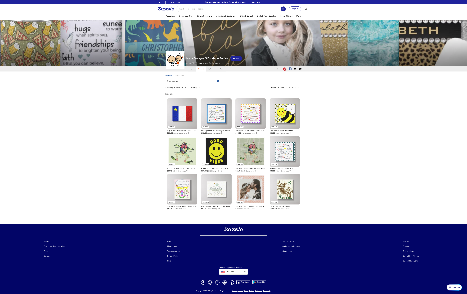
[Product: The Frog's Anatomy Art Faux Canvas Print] (182, 151)
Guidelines (258, 291)
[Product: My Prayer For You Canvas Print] (285, 151)
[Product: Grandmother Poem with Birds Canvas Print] (216, 189)
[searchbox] (231, 9)
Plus (178, 2)
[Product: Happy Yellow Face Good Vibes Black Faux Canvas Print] (216, 151)
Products (168, 76)
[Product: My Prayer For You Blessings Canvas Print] (216, 113)
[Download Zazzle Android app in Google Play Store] (259, 282)
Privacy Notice (249, 291)
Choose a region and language (230, 268)
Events (170, 2)
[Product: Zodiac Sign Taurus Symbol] (285, 189)
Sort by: (274, 87)
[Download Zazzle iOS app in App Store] (243, 282)
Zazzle (160, 2)
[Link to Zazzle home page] (167, 8)
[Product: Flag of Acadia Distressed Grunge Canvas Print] (182, 113)
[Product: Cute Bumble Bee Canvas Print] (285, 113)
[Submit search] (283, 8)
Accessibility (267, 291)
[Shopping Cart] (305, 8)
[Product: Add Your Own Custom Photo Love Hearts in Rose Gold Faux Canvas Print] (250, 189)
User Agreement (237, 291)
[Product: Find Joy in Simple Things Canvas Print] (182, 189)
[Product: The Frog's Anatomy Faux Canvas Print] (250, 151)
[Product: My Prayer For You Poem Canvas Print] (250, 113)
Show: (291, 87)
